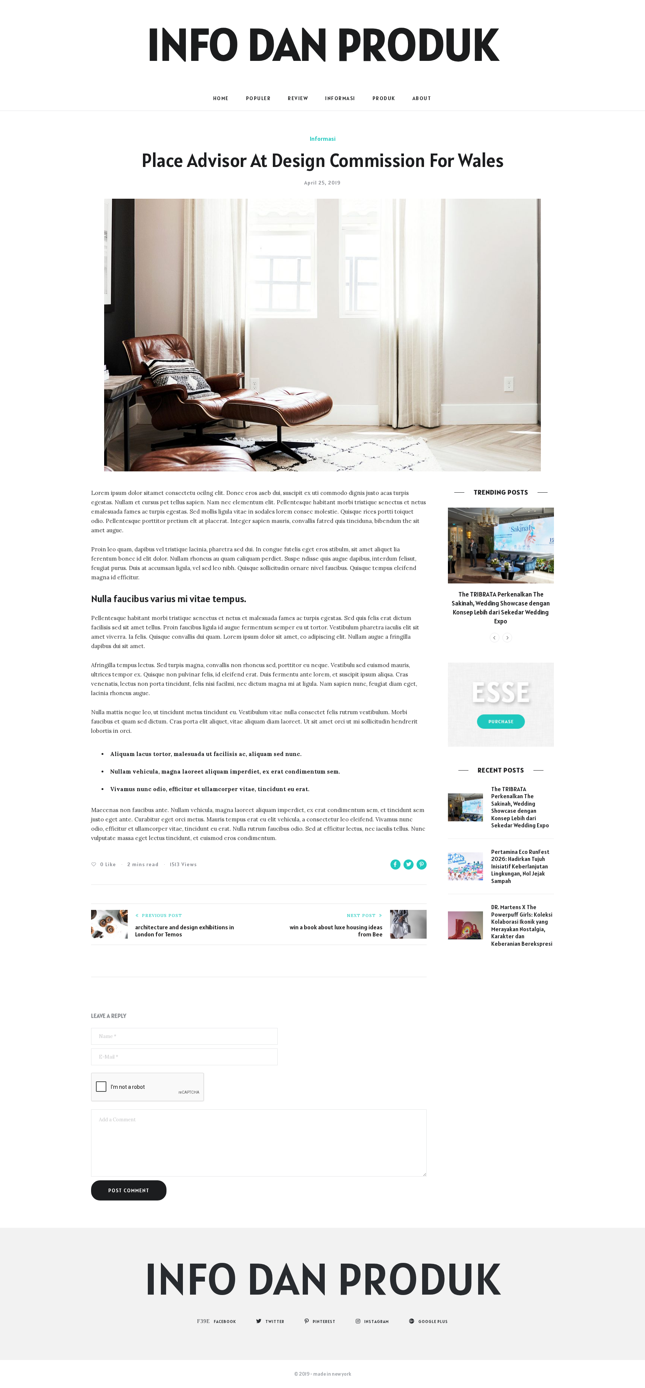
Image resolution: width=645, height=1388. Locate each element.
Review (298, 98)
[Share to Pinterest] (422, 864)
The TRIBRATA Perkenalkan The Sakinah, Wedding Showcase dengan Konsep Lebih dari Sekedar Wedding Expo (501, 607)
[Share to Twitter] (408, 864)
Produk (384, 98)
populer (258, 98)
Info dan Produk (322, 44)
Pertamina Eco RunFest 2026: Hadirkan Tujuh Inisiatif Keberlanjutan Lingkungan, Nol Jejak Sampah (520, 866)
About (421, 98)
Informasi (340, 98)
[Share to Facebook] (395, 864)
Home (221, 98)
